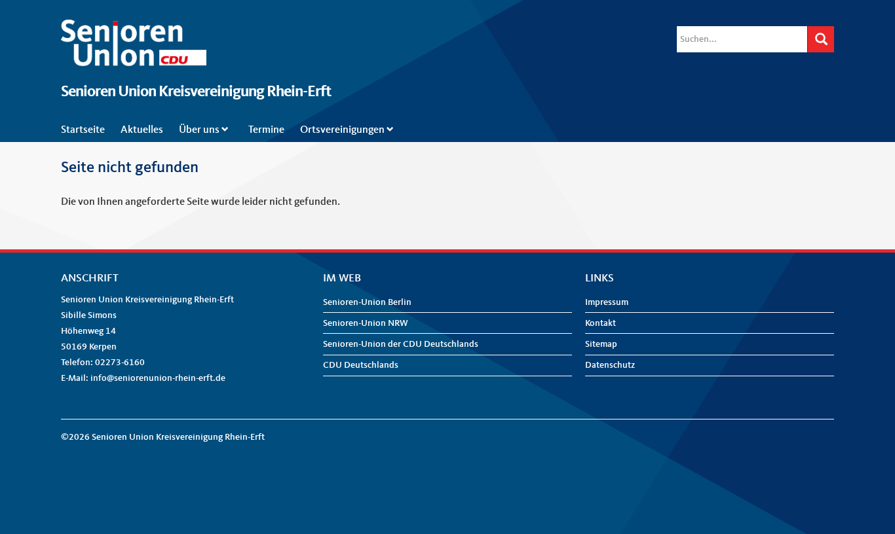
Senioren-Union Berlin (367, 302)
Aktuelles (142, 130)
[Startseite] (133, 27)
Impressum (606, 302)
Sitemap (601, 344)
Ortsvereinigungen (342, 130)
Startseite (83, 130)
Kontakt (600, 323)
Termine (266, 130)
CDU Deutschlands (360, 365)
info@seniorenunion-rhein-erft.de (157, 378)
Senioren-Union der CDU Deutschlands (400, 344)
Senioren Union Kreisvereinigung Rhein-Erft (196, 92)
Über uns (199, 130)
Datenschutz (610, 365)
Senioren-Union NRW (365, 323)
